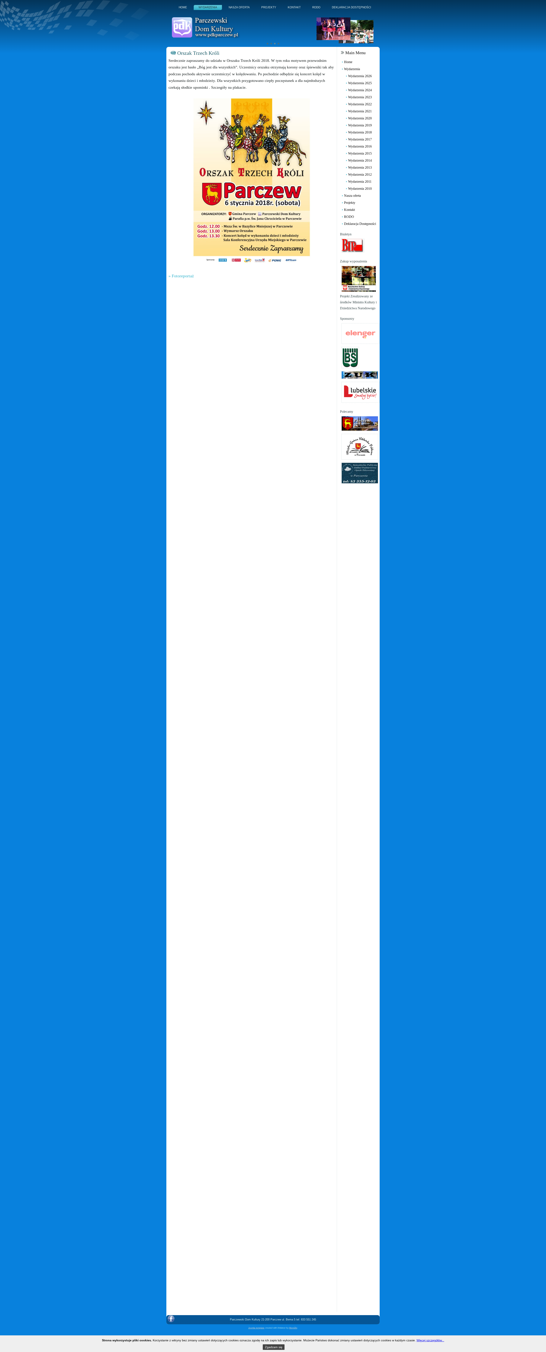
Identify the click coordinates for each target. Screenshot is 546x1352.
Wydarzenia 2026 (360, 76)
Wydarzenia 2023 (360, 97)
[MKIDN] (359, 278)
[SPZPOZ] (360, 473)
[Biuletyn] (353, 245)
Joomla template (256, 1328)
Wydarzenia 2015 (360, 153)
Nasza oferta (239, 7)
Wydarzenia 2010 (360, 188)
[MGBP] (360, 446)
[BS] (350, 357)
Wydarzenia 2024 (360, 90)
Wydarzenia (208, 7)
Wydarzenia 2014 (360, 160)
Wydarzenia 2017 (360, 139)
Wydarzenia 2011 (360, 181)
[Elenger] (360, 333)
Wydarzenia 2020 (360, 118)
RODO (316, 7)
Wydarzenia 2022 (360, 104)
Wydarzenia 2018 (360, 132)
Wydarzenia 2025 (360, 83)
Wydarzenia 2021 (360, 111)
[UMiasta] (360, 423)
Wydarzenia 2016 (360, 146)
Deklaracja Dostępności (351, 7)
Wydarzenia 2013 (360, 167)
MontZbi (293, 1328)
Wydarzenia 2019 (360, 125)
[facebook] (171, 1318)
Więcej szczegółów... (430, 1340)
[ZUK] (360, 374)
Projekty (268, 7)
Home (183, 7)
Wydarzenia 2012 (360, 174)
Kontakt (294, 7)
